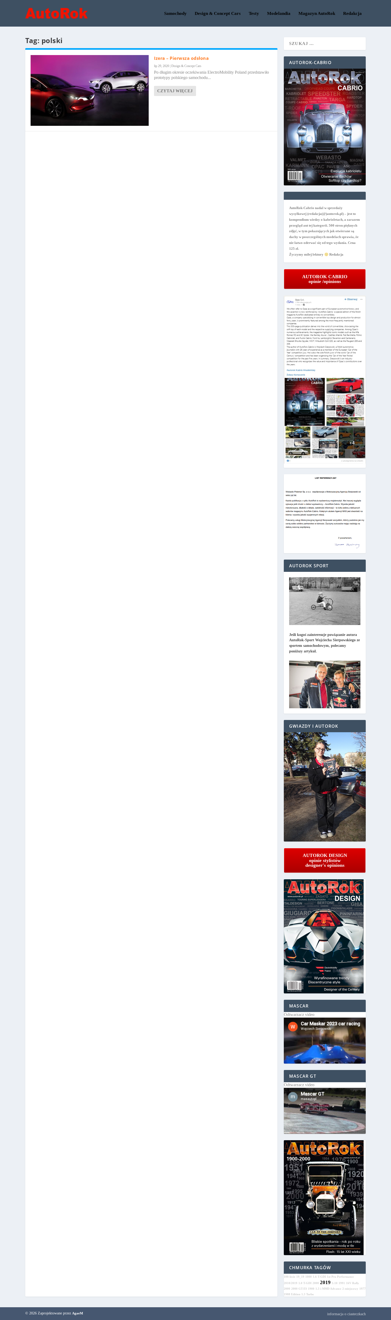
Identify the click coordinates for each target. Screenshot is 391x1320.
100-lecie (289, 1276)
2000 (287, 1288)
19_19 (300, 1276)
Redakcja (352, 13)
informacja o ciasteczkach (346, 1314)
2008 (316, 1283)
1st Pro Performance (340, 1276)
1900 (311, 1288)
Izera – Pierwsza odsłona (181, 58)
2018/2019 (290, 1283)
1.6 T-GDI (319, 1276)
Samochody (175, 13)
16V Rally (352, 1283)
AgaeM (77, 1313)
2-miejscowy (350, 1288)
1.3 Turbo (307, 1294)
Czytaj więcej (175, 91)
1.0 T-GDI (304, 1283)
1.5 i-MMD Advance (328, 1288)
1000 (308, 1276)
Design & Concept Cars (218, 13)
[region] (325, 787)
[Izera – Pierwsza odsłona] (90, 90)
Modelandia (278, 13)
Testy (254, 13)
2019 (325, 1282)
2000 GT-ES (299, 1288)
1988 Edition (292, 1294)
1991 (342, 1283)
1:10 (335, 1283)
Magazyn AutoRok (316, 13)
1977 (362, 1288)
